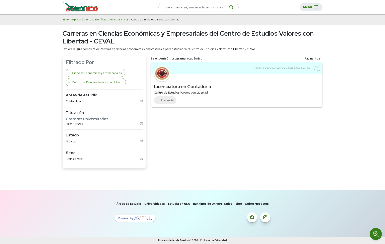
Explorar (76, 19)
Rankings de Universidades (212, 204)
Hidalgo (71, 141)
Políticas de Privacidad (213, 240)
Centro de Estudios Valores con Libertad (181, 92)
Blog (238, 204)
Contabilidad (74, 101)
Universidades (154, 204)
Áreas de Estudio (129, 204)
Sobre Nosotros (257, 204)
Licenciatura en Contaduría (182, 87)
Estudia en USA (179, 204)
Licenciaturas (74, 124)
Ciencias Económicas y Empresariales (106, 19)
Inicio (66, 19)
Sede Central (74, 159)
